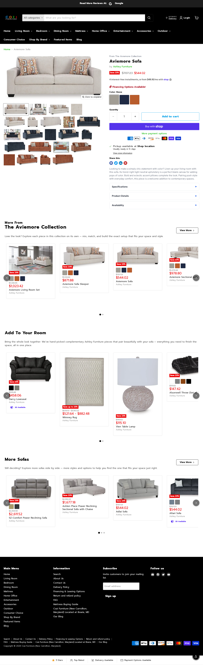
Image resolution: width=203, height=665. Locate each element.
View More (186, 230)
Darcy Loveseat (17, 399)
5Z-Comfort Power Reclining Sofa (28, 518)
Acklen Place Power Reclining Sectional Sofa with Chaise (79, 507)
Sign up (110, 596)
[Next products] (196, 278)
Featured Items (63, 39)
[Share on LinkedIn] (120, 163)
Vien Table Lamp (125, 426)
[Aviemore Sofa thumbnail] (16, 109)
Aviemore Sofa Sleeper (75, 284)
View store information (122, 153)
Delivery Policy (61, 587)
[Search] (149, 17)
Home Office (100, 31)
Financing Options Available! (128, 87)
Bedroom (42, 31)
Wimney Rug (69, 417)
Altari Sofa (175, 513)
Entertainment (122, 31)
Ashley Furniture (122, 66)
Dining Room (62, 31)
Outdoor (163, 31)
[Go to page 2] (102, 314)
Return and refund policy (67, 595)
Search (57, 574)
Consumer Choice (14, 39)
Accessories (144, 31)
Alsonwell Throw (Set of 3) (184, 392)
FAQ (55, 600)
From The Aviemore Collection (125, 56)
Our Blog (58, 616)
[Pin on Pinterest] (125, 163)
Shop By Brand (38, 39)
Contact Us (59, 582)
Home (7, 31)
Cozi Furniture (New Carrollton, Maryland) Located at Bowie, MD (65, 642)
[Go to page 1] (100, 315)
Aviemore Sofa (124, 281)
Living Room (23, 31)
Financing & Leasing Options (69, 591)
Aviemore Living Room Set (24, 290)
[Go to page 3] (104, 532)
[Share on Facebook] (111, 163)
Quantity (113, 110)
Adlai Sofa (121, 511)
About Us (58, 578)
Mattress (80, 31)
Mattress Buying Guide (65, 604)
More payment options (154, 133)
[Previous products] (7, 278)
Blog (79, 39)
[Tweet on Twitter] (116, 163)
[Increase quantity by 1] (135, 116)
